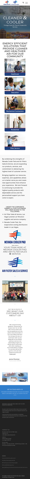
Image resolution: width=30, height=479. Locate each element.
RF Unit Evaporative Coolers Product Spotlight (10, 452)
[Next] (25, 326)
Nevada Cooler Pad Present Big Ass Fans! (9, 448)
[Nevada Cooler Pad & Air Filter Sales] (12, 3)
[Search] (22, 3)
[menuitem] (22, 3)
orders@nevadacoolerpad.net (8, 425)
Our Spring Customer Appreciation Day (8, 450)
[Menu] (26, 3)
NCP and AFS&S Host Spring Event (8, 455)
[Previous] (5, 326)
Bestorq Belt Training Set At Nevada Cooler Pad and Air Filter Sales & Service (14, 457)
